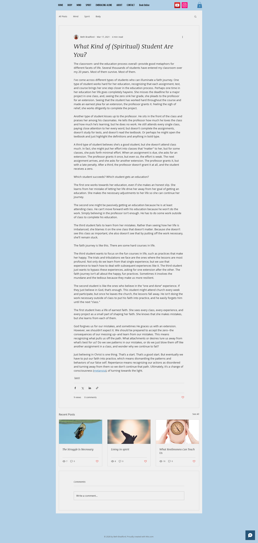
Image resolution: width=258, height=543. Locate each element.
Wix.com (149, 536)
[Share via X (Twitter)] (82, 388)
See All (195, 414)
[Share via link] (97, 388)
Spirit (87, 16)
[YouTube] (177, 5)
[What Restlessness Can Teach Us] (177, 432)
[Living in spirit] (129, 432)
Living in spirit (120, 449)
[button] (199, 5)
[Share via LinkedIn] (89, 388)
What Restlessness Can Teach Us (177, 451)
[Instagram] (185, 5)
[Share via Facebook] (75, 388)
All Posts (63, 16)
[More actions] (182, 37)
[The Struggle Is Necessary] (80, 432)
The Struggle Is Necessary (78, 449)
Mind (75, 16)
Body (98, 16)
